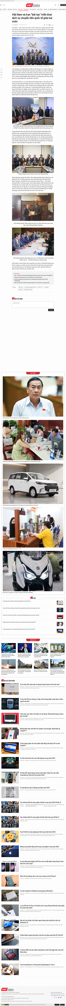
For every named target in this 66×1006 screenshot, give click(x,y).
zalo (56, 997)
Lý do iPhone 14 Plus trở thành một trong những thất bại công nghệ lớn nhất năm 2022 (42, 907)
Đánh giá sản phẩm (8, 681)
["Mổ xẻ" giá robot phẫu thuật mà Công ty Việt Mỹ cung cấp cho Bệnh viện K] (41, 648)
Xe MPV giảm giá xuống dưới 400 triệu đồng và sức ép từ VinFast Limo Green (20, 505)
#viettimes (20, 289)
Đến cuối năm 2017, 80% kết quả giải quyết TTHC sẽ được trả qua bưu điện (31, 282)
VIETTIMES (33, 5)
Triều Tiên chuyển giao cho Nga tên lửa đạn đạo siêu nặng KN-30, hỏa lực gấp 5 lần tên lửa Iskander (8, 672)
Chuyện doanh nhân (52, 9)
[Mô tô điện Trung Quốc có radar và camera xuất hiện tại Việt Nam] (33, 571)
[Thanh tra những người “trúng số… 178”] (33, 527)
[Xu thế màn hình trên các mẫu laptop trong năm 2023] (10, 763)
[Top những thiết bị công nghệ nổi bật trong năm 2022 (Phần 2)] (10, 807)
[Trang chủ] (1, 9)
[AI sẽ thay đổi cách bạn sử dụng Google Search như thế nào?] (60, 603)
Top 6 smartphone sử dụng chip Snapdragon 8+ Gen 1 (37, 965)
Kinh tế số (15, 9)
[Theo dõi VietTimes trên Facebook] (54, 997)
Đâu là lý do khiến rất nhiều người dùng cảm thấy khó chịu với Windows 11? (40, 921)
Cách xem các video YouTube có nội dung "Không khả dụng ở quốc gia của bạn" (21, 615)
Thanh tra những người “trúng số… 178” (12, 548)
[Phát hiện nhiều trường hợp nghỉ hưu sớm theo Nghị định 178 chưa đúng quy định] (33, 440)
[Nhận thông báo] (55, 5)
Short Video (40, 9)
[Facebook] (44, 24)
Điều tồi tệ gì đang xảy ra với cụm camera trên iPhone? (38, 876)
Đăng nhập (63, 4)
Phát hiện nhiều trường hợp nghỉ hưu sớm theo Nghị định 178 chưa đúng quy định (21, 461)
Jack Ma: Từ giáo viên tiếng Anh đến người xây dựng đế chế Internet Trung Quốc (24, 655)
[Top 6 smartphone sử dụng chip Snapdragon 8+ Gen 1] (10, 969)
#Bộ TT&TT (40, 287)
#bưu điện (46, 287)
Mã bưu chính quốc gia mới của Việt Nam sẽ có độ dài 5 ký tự (28, 277)
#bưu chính (21, 287)
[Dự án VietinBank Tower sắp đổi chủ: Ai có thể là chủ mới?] (41, 664)
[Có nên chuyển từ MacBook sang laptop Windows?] (10, 895)
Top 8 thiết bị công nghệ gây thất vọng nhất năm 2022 (38, 832)
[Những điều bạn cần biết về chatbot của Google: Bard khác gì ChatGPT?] (60, 624)
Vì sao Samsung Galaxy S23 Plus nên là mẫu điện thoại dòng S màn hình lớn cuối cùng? (42, 862)
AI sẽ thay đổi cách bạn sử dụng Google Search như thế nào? (17, 601)
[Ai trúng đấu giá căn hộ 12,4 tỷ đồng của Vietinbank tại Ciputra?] (57, 648)
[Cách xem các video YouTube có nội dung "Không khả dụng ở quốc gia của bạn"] (60, 617)
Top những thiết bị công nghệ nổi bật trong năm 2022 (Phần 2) (40, 802)
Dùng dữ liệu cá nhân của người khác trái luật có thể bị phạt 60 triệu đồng (8, 655)
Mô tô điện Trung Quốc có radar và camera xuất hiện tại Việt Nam (18, 592)
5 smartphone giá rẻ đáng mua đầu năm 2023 (35, 788)
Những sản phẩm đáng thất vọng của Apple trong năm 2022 (39, 847)
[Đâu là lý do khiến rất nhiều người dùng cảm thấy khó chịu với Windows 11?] (10, 925)
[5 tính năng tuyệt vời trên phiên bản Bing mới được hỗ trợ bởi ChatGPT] (60, 631)
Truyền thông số (62, 9)
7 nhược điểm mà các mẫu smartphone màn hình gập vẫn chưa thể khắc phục (41, 951)
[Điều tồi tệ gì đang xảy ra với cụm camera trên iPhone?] (10, 881)
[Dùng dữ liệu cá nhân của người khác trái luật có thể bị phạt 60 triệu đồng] (8, 648)
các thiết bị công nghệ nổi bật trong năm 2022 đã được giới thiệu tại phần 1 (35, 805)
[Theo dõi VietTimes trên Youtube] (58, 997)
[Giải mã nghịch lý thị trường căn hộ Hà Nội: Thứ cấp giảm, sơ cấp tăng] (25, 664)
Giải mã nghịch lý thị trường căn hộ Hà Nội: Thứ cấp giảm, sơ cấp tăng (24, 671)
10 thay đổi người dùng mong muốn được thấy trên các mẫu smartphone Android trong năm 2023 (39, 774)
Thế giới (45, 9)
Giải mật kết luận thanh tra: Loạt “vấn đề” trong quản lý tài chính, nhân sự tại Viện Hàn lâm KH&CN (57, 672)
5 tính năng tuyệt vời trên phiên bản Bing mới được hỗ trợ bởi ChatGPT (19, 629)
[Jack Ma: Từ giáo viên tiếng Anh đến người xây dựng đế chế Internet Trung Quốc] (25, 648)
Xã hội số (5, 9)
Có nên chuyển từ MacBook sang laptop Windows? (36, 891)
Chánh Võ (16, 24)
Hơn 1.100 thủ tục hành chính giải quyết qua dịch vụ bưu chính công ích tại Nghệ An (33, 275)
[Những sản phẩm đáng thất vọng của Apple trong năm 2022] (10, 851)
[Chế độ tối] (58, 5)
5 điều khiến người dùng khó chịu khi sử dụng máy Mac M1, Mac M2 (41, 935)
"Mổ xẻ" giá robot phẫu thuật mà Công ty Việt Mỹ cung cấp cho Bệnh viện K (40, 655)
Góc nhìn (10, 9)
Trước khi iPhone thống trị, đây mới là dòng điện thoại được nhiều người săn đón (21, 608)
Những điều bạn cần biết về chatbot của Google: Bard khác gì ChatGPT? (19, 622)
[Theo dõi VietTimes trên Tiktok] (60, 997)
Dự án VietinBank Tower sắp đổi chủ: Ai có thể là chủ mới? (40, 670)
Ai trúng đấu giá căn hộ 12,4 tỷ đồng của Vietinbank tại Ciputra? (57, 655)
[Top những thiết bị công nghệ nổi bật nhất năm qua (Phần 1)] (10, 822)
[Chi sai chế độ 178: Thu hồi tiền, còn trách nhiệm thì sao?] (33, 396)
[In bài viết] (47, 25)
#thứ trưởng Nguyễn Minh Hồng (30, 287)
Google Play (62, 1004)
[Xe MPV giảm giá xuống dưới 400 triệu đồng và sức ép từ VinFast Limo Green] (33, 484)
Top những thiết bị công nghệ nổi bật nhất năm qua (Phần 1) (39, 817)
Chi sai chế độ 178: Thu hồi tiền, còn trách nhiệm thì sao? (16, 418)
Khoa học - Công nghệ (23, 9)
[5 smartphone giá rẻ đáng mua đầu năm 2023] (10, 792)
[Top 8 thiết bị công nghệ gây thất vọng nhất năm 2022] (10, 836)
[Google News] (51, 24)
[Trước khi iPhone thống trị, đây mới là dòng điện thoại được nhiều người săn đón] (60, 610)
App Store (57, 1004)
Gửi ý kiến (51, 309)
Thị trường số (32, 9)
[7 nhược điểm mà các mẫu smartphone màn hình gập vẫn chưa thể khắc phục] (10, 954)
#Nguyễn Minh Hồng (28, 289)
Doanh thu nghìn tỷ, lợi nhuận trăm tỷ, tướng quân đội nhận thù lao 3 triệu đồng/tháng (31, 280)
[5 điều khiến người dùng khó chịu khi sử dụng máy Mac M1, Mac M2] (10, 940)
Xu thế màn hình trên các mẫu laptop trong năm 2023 (37, 758)
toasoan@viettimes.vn (57, 992)
